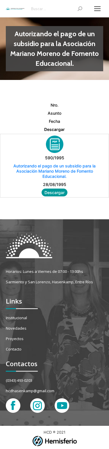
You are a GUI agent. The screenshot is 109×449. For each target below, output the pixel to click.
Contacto (14, 349)
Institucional (16, 317)
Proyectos (15, 338)
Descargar (54, 192)
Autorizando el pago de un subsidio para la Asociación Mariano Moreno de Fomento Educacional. (54, 171)
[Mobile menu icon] (97, 8)
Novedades (16, 328)
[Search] (80, 8)
